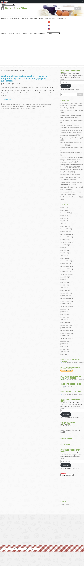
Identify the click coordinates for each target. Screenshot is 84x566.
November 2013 (65, 333)
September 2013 (65, 338)
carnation (29, 104)
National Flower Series (23, 106)
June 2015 (63, 282)
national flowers (36, 106)
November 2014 (65, 301)
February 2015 (64, 293)
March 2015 (64, 290)
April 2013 (63, 352)
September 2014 (65, 306)
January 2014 (64, 328)
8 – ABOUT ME (27, 33)
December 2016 (65, 234)
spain (33, 108)
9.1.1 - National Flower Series (11, 104)
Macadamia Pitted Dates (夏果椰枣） (71, 135)
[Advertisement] (42, 50)
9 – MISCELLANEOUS (40, 33)
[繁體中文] (53, 25)
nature (44, 106)
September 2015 (65, 274)
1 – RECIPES (4, 18)
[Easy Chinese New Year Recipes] (72, 363)
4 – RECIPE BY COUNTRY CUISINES (11, 33)
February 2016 (64, 261)
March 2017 (64, 226)
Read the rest (7, 100)
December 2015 (65, 266)
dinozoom (36, 549)
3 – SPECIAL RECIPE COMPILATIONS (55, 18)
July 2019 (63, 207)
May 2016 (63, 253)
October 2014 (64, 304)
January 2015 (64, 296)
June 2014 (63, 314)
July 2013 (63, 344)
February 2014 (64, 325)
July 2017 (63, 215)
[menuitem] (82, 1)
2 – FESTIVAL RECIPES (36, 18)
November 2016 (65, 237)
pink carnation (5, 108)
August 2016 (64, 245)
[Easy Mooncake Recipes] (72, 395)
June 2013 (63, 346)
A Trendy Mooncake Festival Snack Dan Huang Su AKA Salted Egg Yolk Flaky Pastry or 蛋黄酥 (71, 105)
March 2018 (64, 210)
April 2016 (63, 256)
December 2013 (65, 330)
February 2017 (64, 229)
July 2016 (63, 248)
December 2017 (65, 213)
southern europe (25, 108)
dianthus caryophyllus (40, 104)
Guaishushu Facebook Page (70, 431)
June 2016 (63, 250)
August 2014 (64, 309)
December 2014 (65, 298)
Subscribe (66, 86)
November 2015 (65, 269)
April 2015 (63, 288)
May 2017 (63, 221)
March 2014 (64, 322)
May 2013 (63, 349)
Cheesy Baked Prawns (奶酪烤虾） (71, 174)
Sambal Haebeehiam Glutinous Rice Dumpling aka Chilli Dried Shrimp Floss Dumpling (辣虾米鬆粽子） (71, 160)
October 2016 (64, 240)
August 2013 (64, 341)
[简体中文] (53, 22)
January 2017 (64, 231)
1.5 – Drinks (24, 18)
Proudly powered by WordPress (11, 549)
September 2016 (65, 242)
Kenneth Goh (17, 84)
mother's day (11, 106)
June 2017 (63, 218)
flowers (3, 106)
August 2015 (64, 277)
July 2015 (63, 280)
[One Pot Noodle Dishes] (72, 387)
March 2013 (64, 354)
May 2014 (63, 317)
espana (50, 104)
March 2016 (64, 258)
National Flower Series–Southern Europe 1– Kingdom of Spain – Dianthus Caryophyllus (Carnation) (24, 78)
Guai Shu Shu (16, 8)
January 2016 (64, 264)
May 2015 (63, 285)
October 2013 (64, 336)
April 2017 (63, 223)
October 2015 (64, 272)
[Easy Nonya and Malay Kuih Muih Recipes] (72, 379)
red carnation (15, 108)
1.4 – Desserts (14, 18)
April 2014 (63, 320)
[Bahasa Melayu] (53, 29)
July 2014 (63, 312)
